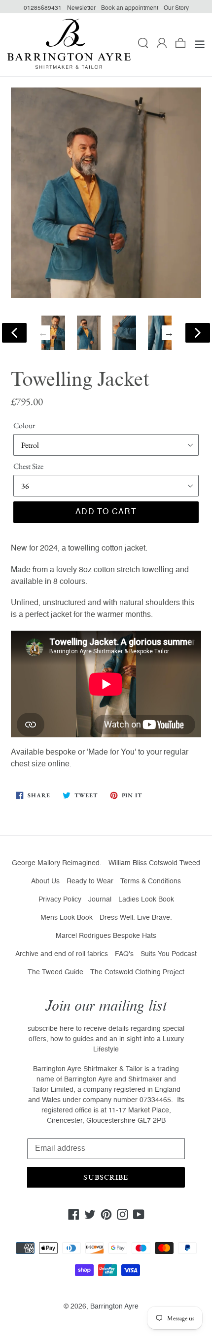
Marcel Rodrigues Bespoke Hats (106, 935)
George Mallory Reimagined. (57, 863)
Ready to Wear (90, 881)
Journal (99, 899)
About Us (45, 881)
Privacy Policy (59, 899)
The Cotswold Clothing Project (137, 972)
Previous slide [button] (42, 332)
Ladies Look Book (146, 899)
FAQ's (124, 954)
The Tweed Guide (55, 972)
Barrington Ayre (114, 1306)
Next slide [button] (169, 332)
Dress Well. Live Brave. (136, 917)
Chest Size (28, 466)
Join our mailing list (106, 1006)
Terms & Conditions (150, 881)
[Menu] (200, 45)
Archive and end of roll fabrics (61, 954)
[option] (53, 333)
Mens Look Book (66, 917)
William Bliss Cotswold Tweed (154, 863)
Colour (24, 425)
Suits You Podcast (169, 954)
